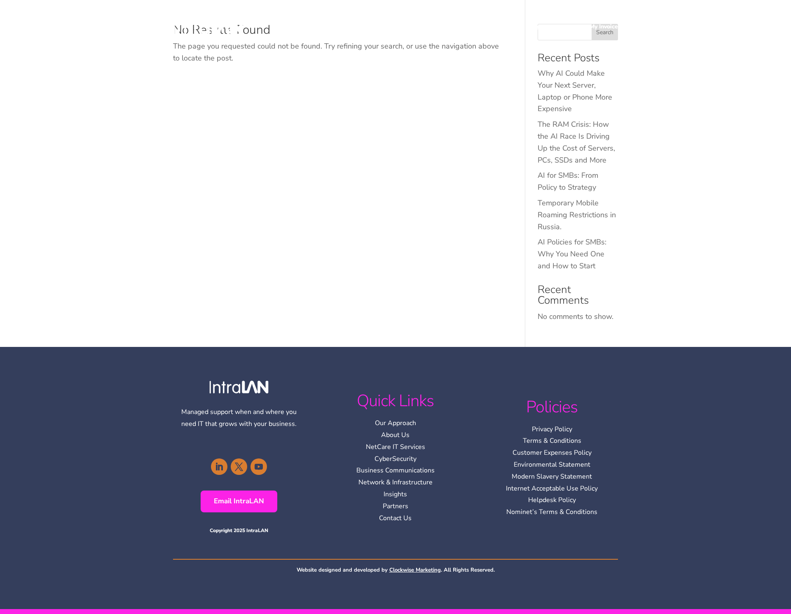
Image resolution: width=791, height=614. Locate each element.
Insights (539, 26)
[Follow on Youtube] (258, 466)
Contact (569, 26)
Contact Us (395, 518)
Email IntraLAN (239, 501)
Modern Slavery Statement (552, 476)
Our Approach (395, 423)
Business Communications (395, 470)
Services (498, 26)
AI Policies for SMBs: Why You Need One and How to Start (572, 254)
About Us (395, 435)
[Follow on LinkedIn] (219, 466)
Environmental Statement (552, 464)
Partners (395, 506)
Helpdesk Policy (552, 500)
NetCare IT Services (395, 446)
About (461, 26)
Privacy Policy (552, 429)
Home (436, 26)
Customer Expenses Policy (552, 452)
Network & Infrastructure (395, 482)
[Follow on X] (239, 466)
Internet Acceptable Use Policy (552, 488)
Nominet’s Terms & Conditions (551, 511)
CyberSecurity (395, 458)
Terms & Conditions (552, 440)
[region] (684, 554)
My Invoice (604, 26)
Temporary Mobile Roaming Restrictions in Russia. (577, 215)
